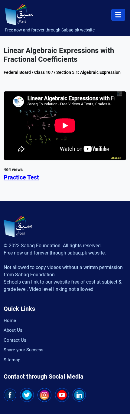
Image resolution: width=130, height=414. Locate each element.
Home (10, 320)
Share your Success (24, 350)
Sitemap (12, 360)
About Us (13, 330)
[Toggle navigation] (118, 15)
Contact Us (15, 340)
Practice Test (21, 177)
